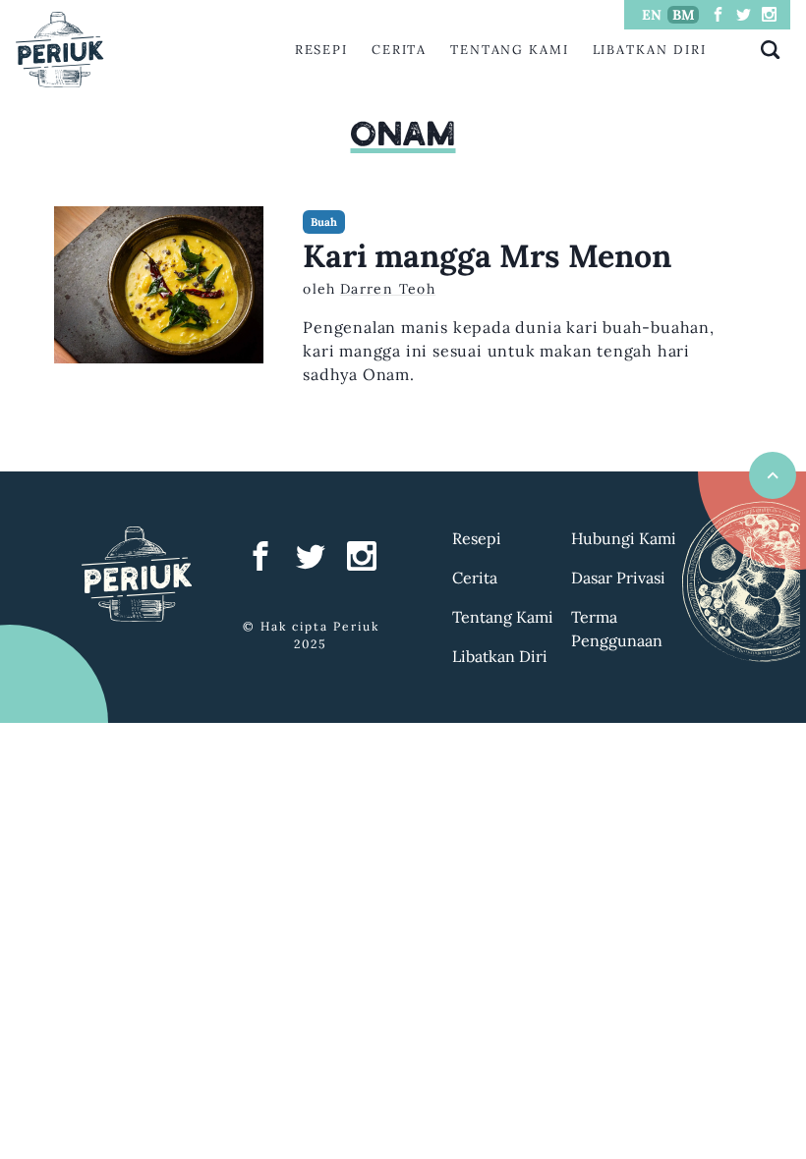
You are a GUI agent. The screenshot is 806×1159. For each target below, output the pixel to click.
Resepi (322, 49)
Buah (324, 222)
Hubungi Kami (623, 538)
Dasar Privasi (618, 577)
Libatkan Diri (650, 49)
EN (652, 15)
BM (683, 15)
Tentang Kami (509, 49)
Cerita (400, 49)
